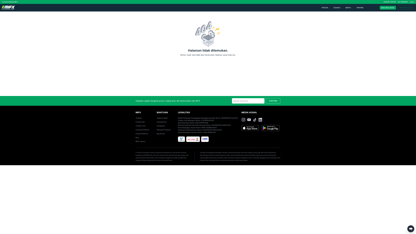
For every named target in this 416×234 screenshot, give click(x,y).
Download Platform (142, 130)
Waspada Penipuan (164, 130)
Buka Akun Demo (387, 8)
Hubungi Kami (162, 122)
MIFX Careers (140, 141)
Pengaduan (161, 126)
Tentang (139, 118)
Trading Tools (141, 126)
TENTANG (359, 8)
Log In (412, 2)
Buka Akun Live (405, 8)
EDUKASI (337, 8)
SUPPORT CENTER (390, 2)
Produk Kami (140, 122)
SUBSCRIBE (273, 101)
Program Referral (142, 134)
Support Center (162, 118)
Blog (137, 137)
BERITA (348, 8)
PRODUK (325, 8)
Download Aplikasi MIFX (10, 2)
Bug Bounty (161, 134)
